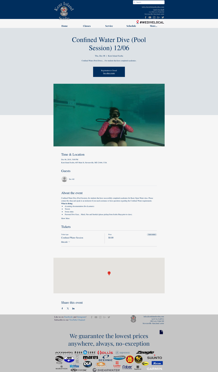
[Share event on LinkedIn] (73, 308)
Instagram (81, 316)
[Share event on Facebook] (62, 308)
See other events (109, 73)
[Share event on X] (68, 308)
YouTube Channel (77, 319)
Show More (65, 218)
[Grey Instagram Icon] (154, 17)
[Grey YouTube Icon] (149, 17)
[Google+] (158, 17)
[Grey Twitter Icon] (162, 17)
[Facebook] (145, 17)
